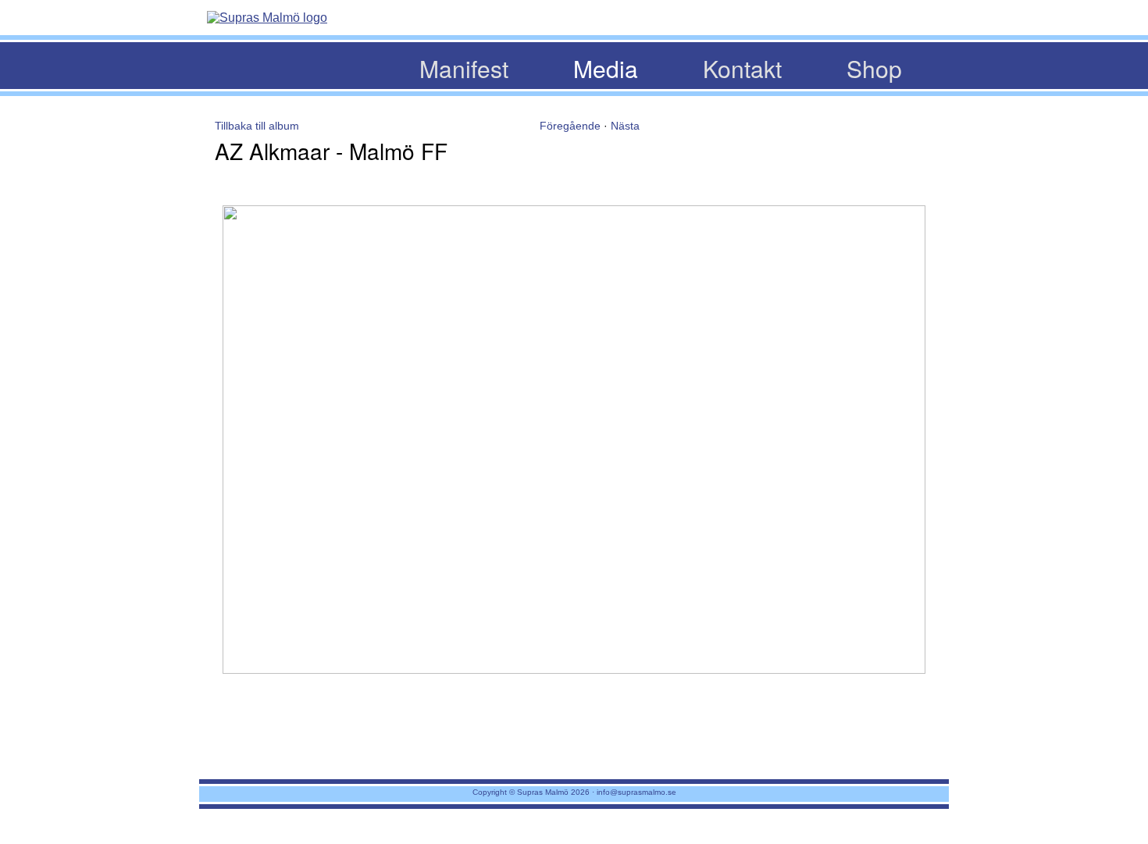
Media (605, 68)
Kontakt (742, 68)
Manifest (463, 68)
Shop (874, 68)
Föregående (570, 125)
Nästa (625, 125)
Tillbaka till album (257, 125)
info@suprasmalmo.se (636, 792)
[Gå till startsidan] (267, 18)
